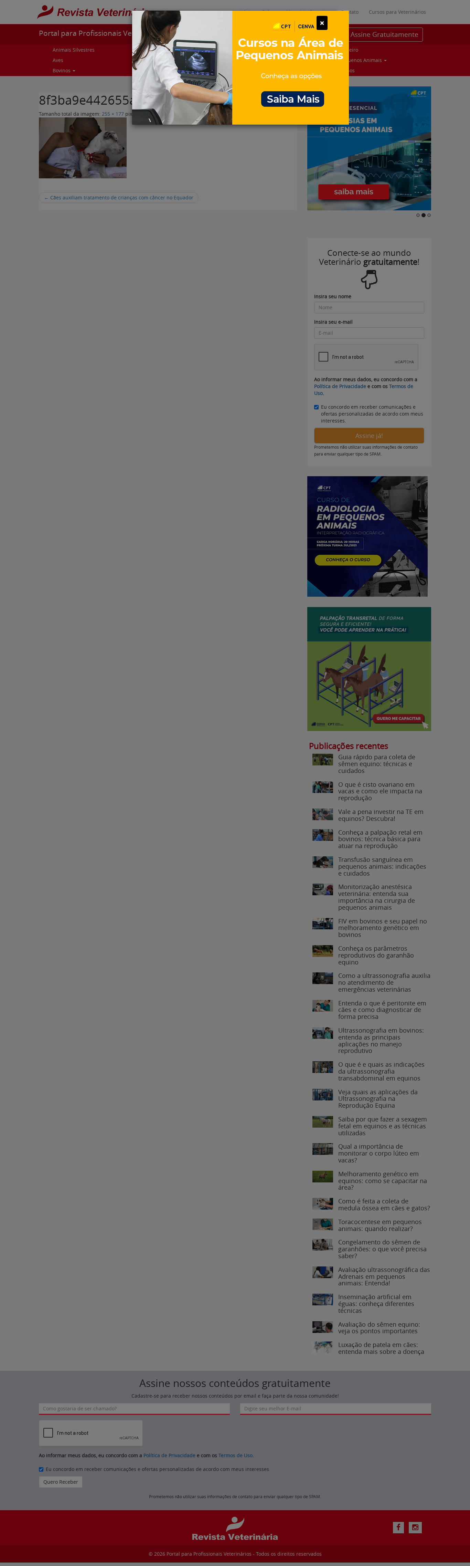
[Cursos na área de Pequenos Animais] (240, 67)
